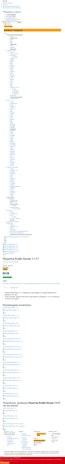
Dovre (11, 161)
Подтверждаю (5, 463)
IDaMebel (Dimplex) (15, 186)
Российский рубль (39, 440)
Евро (35, 445)
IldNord (12, 60)
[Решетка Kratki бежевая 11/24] (11, 325)
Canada (12, 164)
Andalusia (12, 193)
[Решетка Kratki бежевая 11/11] (11, 310)
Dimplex (12, 185)
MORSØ (12, 127)
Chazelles (15, 90)
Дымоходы (10, 223)
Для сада (9, 210)
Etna (11, 41)
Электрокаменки (14, 207)
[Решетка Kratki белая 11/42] (10, 418)
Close (5, 33)
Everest (12, 74)
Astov (11, 39)
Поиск (19, 22)
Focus (11, 70)
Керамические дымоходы (17, 232)
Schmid (12, 79)
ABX (11, 111)
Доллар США (37, 442)
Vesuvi (12, 165)
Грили (11, 215)
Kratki (11, 46)
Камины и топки (11, 50)
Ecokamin (15, 94)
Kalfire (11, 62)
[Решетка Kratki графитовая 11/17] (12, 372)
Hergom (12, 71)
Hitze (11, 73)
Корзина (24, 434)
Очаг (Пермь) (16, 209)
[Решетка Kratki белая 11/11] (10, 410)
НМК (11, 114)
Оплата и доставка (8, 3)
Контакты (5, 4)
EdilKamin (12, 188)
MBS (11, 140)
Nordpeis (12, 162)
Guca (11, 105)
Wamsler (12, 151)
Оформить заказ (26, 435)
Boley (11, 68)
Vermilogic (12, 229)
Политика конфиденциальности (12, 437)
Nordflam (12, 154)
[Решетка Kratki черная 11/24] (11, 395)
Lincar (11, 138)
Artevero (12, 181)
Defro (11, 78)
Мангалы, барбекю (15, 218)
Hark (11, 132)
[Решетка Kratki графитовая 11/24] (12, 380)
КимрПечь (13, 173)
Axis (14, 89)
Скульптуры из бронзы (13, 221)
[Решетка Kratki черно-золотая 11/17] (13, 349)
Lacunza (12, 108)
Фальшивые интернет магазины (11, 6)
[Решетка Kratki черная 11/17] (11, 388)
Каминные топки (14, 87)
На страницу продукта (8, 253)
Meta (11, 42)
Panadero (12, 106)
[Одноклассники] (6, 273)
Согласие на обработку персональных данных (11, 442)
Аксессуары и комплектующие (20, 236)
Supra (11, 148)
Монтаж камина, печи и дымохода (12, 7)
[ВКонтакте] (4, 273)
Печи (8, 100)
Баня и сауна (22, 283)
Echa (11, 82)
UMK (11, 228)
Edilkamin (12, 130)
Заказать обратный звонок (13, 19)
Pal (11, 156)
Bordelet (12, 172)
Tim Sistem (13, 145)
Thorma (12, 149)
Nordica (12, 141)
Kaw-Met (12, 47)
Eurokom (12, 159)
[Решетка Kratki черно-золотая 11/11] (13, 341)
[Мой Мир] (8, 273)
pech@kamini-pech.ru (11, 18)
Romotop (12, 146)
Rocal (11, 81)
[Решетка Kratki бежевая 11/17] (11, 317)
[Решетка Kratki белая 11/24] (10, 333)
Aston (11, 116)
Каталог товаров (8, 26)
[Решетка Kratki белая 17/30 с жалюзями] (14, 426)
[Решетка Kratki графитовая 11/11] (12, 364)
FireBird (15, 57)
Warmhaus (16, 92)
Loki (11, 110)
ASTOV (12, 180)
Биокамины (13, 55)
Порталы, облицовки (12, 167)
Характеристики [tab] (14, 287)
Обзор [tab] (5, 287)
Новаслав (12, 143)
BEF (11, 63)
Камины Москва (8, 236)
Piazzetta (12, 66)
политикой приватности (10, 461)
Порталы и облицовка (54, 283)
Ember (12, 157)
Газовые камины (14, 98)
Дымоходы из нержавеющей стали (19, 231)
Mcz (11, 84)
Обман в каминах (7, 277)
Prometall (12, 125)
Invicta (12, 133)
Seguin (12, 65)
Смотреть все (13, 54)
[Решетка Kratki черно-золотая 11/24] (13, 356)
